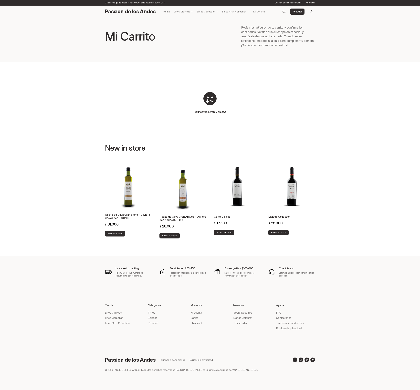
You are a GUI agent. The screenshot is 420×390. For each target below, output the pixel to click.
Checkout (196, 323)
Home (166, 11)
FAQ (278, 312)
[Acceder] (311, 11)
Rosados (153, 323)
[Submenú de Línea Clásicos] (192, 11)
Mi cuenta (310, 2)
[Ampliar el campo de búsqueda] (284, 11)
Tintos (151, 312)
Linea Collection (114, 317)
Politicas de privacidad (289, 328)
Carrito (194, 317)
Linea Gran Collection (117, 323)
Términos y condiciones (290, 323)
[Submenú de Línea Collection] (217, 11)
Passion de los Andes (130, 11)
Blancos (152, 317)
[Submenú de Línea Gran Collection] (248, 11)
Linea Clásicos (113, 312)
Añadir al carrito (115, 233)
